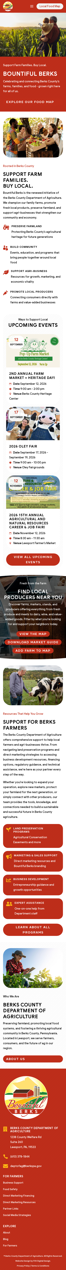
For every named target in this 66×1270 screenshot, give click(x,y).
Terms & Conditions (40, 1265)
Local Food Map (50, 6)
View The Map (33, 634)
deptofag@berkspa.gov (26, 1166)
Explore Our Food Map (30, 102)
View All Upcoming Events (33, 559)
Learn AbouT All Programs (33, 929)
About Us (15, 1059)
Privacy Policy (23, 1265)
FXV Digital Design (41, 1261)
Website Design (22, 1261)
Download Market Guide (33, 642)
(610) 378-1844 (19, 1156)
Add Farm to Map (33, 650)
